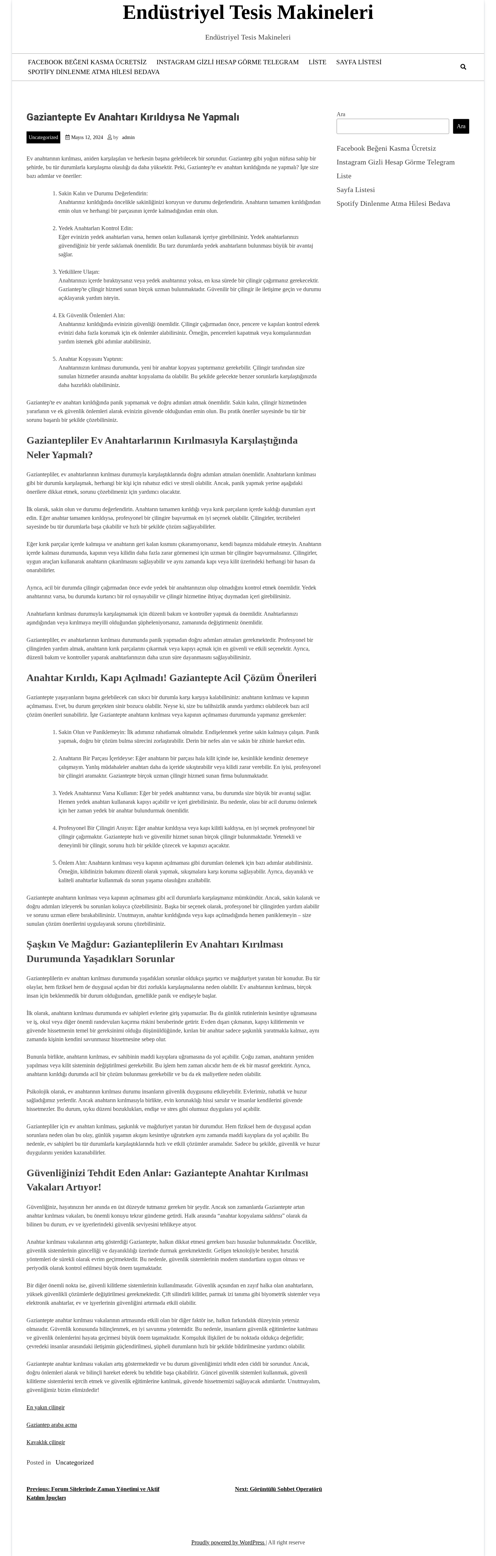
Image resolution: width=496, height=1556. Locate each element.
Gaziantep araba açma (52, 1425)
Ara (341, 114)
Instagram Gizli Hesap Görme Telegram (227, 62)
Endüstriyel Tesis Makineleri (248, 12)
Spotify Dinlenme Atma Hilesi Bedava (94, 72)
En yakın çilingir (46, 1407)
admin (128, 137)
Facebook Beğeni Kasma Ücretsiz (87, 62)
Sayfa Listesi (359, 62)
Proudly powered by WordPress (228, 1542)
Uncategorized (43, 137)
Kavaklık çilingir (46, 1442)
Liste (317, 62)
